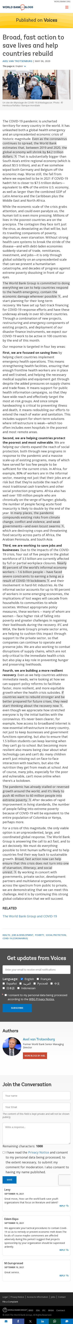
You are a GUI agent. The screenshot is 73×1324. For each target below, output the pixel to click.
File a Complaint (10, 1301)
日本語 (10, 988)
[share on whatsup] (55, 1321)
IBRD (30, 1310)
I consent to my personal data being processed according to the (37, 997)
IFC (43, 1310)
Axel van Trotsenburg (17, 61)
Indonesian (28, 988)
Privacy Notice (38, 1152)
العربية (27, 983)
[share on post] (30, 1321)
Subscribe (17, 1008)
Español (11, 983)
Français (46, 979)
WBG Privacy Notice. (41, 999)
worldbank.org (62, 1)
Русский (42, 983)
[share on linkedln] (42, 1321)
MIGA (51, 1310)
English (19, 66)
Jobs (53, 1297)
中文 (57, 983)
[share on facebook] (18, 1321)
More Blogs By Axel (35, 1055)
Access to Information (37, 1297)
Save (9, 1180)
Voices (50, 20)
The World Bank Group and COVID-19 (30, 916)
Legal (5, 1297)
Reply (62, 1205)
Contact (62, 1297)
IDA (38, 1310)
